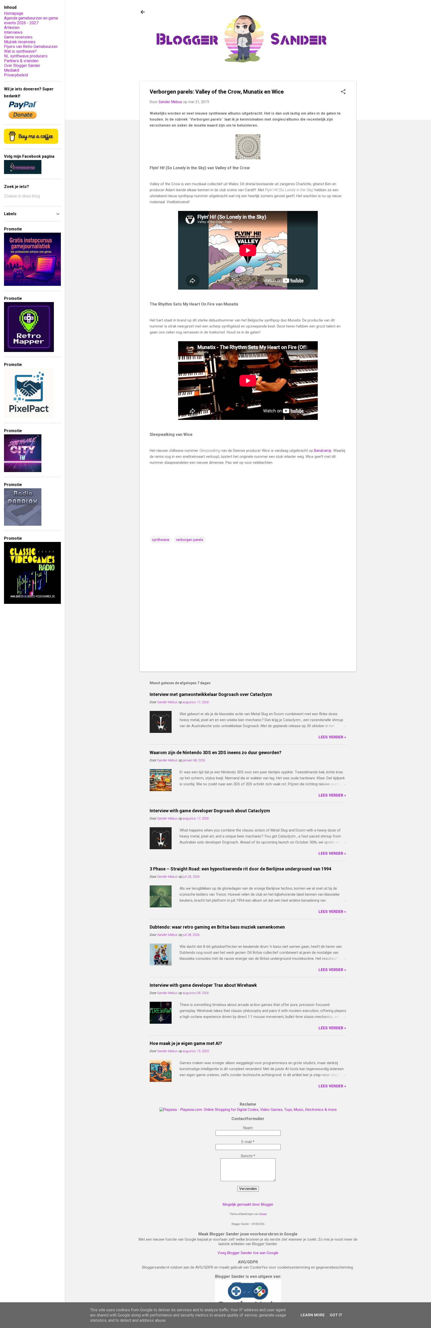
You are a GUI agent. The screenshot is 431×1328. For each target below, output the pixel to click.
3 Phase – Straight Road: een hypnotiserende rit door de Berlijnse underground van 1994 (240, 868)
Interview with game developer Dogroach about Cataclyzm (210, 810)
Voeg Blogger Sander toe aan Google (247, 1253)
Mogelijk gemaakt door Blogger (248, 1204)
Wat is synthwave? (20, 51)
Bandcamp (322, 450)
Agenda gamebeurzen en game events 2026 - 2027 (31, 20)
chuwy (263, 1214)
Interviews (13, 32)
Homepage (13, 13)
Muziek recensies (19, 41)
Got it (336, 1315)
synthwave (160, 539)
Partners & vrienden (21, 60)
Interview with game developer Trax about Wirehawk (203, 985)
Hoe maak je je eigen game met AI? (186, 1043)
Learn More (313, 1315)
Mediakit (11, 70)
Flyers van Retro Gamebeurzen (31, 46)
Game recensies (18, 37)
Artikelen (11, 27)
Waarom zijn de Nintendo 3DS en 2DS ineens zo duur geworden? (215, 752)
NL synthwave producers (25, 56)
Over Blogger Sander (22, 65)
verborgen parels (189, 539)
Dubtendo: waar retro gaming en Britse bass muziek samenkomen (217, 927)
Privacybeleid (16, 75)
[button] (343, 92)
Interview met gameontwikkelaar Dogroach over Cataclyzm (211, 694)
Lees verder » (332, 737)
